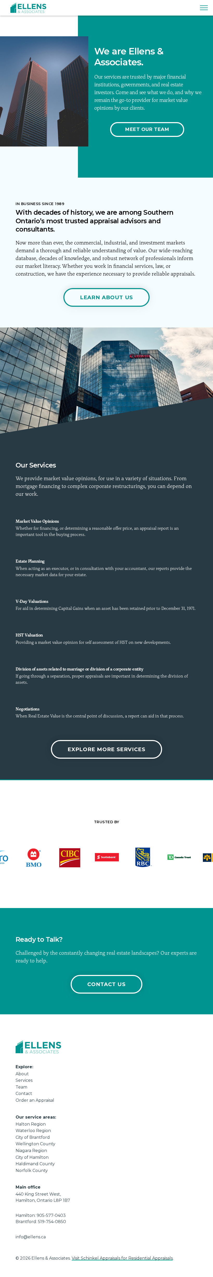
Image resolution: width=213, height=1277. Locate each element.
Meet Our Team (147, 129)
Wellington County (35, 1143)
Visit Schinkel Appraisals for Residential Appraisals (122, 1258)
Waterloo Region (33, 1130)
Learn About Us (106, 297)
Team (21, 1087)
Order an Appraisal (35, 1100)
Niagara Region (31, 1150)
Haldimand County (35, 1163)
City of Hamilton (32, 1157)
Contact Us (106, 984)
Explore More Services (106, 749)
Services (24, 1080)
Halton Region (31, 1124)
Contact (24, 1093)
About (22, 1073)
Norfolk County (32, 1170)
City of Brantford (33, 1137)
